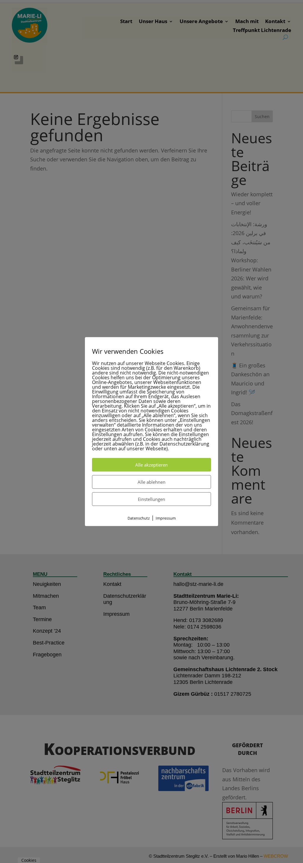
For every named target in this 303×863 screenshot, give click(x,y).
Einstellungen (151, 499)
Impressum (166, 517)
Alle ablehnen (151, 482)
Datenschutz (139, 517)
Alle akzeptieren (151, 464)
